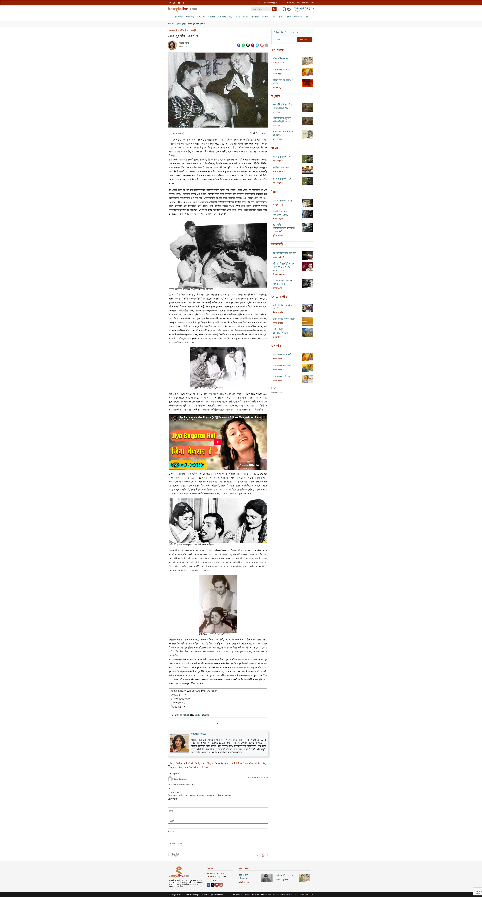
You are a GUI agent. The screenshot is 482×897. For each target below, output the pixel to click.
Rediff (186, 715)
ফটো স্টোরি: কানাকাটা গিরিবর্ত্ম (280, 331)
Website (171, 832)
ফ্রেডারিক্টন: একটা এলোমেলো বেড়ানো (281, 213)
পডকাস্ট (265, 16)
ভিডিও (273, 16)
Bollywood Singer (204, 763)
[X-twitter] (174, 3)
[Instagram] (184, 3)
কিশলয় (245, 16)
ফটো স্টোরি (255, 16)
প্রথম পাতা (171, 23)
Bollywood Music (185, 763)
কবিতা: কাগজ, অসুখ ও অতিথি (283, 82)
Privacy (264, 895)
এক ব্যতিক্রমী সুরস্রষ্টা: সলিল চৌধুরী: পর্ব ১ (282, 120)
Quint (197, 715)
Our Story (245, 895)
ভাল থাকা (222, 16)
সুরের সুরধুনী (181, 23)
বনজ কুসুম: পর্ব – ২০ (282, 157)
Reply (169, 788)
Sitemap (309, 895)
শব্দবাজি (281, 16)
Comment (173, 799)
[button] (259, 2)
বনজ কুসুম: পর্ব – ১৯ (282, 179)
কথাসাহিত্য (190, 16)
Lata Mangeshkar (252, 763)
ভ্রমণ (238, 16)
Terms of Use (273, 895)
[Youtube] (179, 3)
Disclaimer (255, 895)
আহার (231, 16)
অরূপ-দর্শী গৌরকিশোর (244, 877)
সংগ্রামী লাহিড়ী (184, 43)
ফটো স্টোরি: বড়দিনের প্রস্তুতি (282, 306)
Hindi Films (236, 763)
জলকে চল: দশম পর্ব (282, 70)
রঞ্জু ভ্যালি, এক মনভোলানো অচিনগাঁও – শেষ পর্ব (284, 228)
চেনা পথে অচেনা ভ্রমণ (282, 201)
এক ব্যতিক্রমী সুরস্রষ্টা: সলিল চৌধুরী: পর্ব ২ (282, 106)
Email (171, 821)
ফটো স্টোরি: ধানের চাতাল (284, 319)
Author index (235, 895)
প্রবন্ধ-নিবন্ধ (201, 16)
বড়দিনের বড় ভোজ (281, 168)
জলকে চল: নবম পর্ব (281, 366)
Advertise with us (287, 895)
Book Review (221, 763)
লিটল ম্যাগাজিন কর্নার (295, 16)
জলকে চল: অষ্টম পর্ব (282, 377)
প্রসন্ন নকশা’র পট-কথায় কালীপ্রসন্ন (283, 133)
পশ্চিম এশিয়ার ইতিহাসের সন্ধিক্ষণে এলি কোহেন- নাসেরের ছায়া (283, 267)
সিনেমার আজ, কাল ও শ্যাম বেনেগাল (282, 282)
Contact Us (300, 895)
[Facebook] (170, 3)
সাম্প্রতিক (181, 30)
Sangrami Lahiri (187, 767)
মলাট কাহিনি (178, 16)
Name (171, 811)
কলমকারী (211, 16)
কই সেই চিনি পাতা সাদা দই (284, 253)
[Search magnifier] (274, 9)
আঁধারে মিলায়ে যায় (281, 59)
